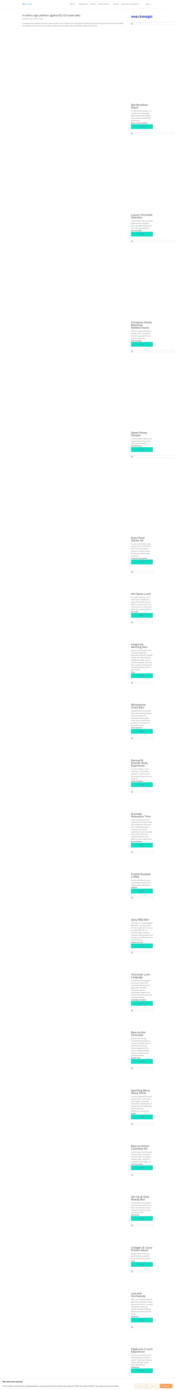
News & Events (103, 4)
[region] (87, 1384)
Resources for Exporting (129, 4)
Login (147, 4)
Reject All (153, 1386)
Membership (83, 4)
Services (93, 4)
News (41, 19)
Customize (139, 1386)
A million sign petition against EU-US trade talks (51, 15)
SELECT (141, 126)
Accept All (166, 1386)
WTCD (26, 19)
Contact (116, 4)
